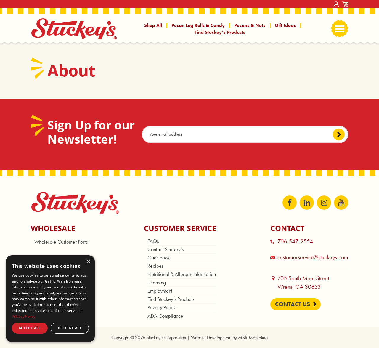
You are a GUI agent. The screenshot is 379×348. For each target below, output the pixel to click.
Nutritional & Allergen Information (181, 274)
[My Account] (336, 4)
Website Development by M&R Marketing (229, 337)
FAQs (153, 241)
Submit (339, 134)
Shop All (153, 25)
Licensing (156, 282)
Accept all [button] (30, 328)
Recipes (155, 265)
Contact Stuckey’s (165, 249)
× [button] (88, 261)
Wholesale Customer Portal (61, 241)
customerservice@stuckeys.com (312, 257)
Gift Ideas (285, 25)
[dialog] (50, 298)
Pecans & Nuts (249, 25)
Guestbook (158, 257)
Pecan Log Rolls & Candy (198, 25)
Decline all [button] (70, 328)
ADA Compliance (165, 315)
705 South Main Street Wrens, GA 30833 (305, 282)
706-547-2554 (295, 241)
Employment (159, 290)
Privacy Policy (161, 307)
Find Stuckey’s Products (220, 32)
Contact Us (292, 304)
